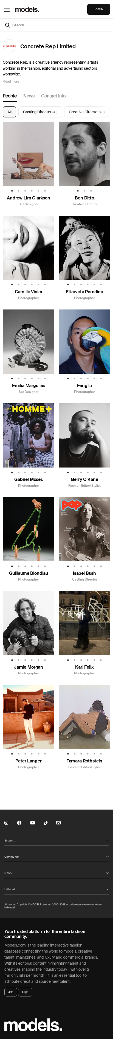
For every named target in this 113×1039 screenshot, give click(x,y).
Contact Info (53, 96)
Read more (11, 81)
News (29, 96)
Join (11, 992)
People (10, 96)
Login (25, 992)
